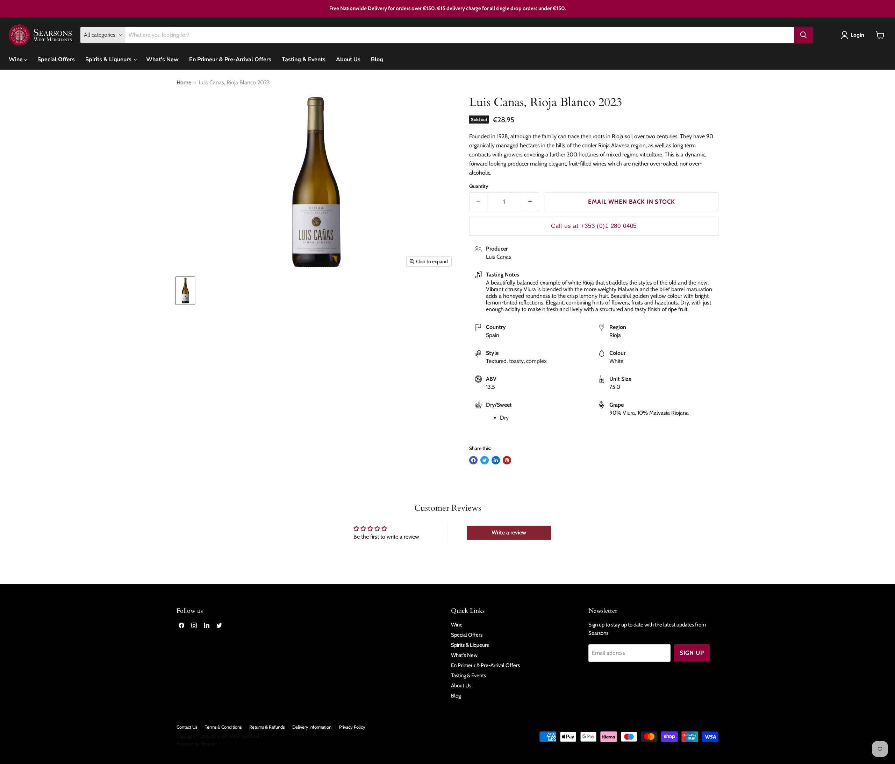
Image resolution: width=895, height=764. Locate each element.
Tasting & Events (303, 59)
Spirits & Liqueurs (109, 59)
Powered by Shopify (196, 744)
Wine (16, 59)
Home (184, 82)
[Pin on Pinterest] (507, 460)
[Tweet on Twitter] (484, 460)
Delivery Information (311, 727)
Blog (377, 59)
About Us (348, 59)
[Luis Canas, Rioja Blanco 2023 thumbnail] (185, 290)
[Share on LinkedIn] (496, 460)
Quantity (478, 186)
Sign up (692, 652)
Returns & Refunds (267, 727)
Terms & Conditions (223, 727)
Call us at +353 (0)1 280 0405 (594, 226)
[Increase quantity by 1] (530, 201)
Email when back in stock (631, 201)
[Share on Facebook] (473, 460)
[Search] (803, 35)
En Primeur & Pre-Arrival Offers (230, 59)
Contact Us (187, 727)
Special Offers (56, 59)
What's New (162, 59)
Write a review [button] (509, 532)
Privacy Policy (352, 727)
